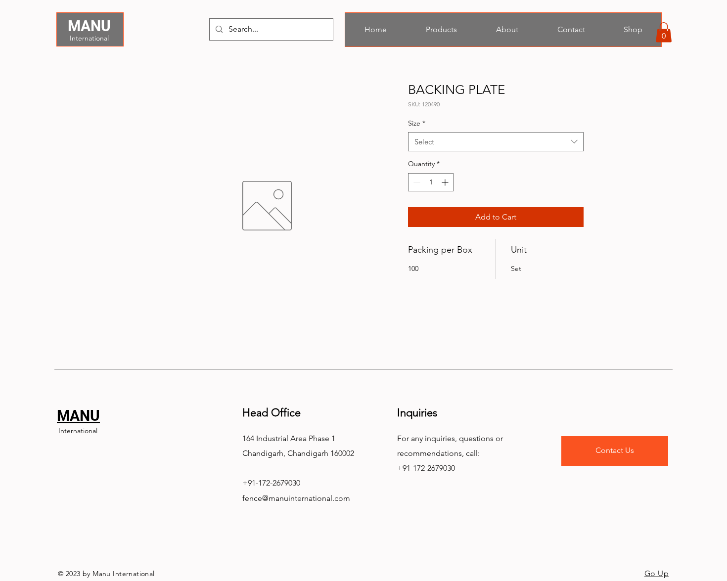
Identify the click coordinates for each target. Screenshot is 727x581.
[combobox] (496, 141)
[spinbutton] (431, 182)
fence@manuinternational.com (296, 498)
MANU (89, 26)
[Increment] (446, 182)
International (89, 38)
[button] (663, 32)
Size (416, 123)
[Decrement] (415, 182)
